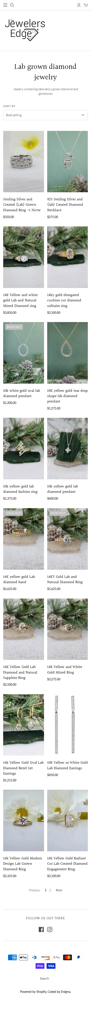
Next (59, 890)
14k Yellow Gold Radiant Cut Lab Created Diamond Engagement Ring (67, 863)
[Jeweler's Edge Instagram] (49, 929)
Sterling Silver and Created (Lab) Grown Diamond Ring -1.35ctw (22, 204)
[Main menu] (5, 5)
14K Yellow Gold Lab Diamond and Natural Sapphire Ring (20, 672)
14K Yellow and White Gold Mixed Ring (64, 669)
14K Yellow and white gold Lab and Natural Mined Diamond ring (20, 300)
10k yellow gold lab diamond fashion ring (20, 489)
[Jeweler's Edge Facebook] (41, 929)
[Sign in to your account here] (79, 5)
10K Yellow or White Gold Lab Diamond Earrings (67, 765)
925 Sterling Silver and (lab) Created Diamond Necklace (65, 204)
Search (44, 978)
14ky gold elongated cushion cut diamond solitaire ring (64, 300)
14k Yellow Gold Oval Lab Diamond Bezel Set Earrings (23, 768)
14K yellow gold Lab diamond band (19, 579)
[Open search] (12, 5)
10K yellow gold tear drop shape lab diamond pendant (67, 396)
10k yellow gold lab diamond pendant (62, 489)
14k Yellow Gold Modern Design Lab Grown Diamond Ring (22, 863)
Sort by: (9, 106)
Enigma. (66, 991)
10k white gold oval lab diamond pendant (21, 393)
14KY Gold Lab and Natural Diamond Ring (65, 579)
